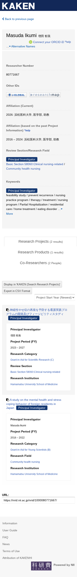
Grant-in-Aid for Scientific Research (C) (32, 359)
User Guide (9, 530)
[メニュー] (72, 5)
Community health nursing (23, 168)
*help (68, 41)
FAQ (5, 537)
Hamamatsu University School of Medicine (34, 384)
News (6, 544)
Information (9, 523)
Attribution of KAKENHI (17, 558)
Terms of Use (11, 551)
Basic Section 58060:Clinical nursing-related (34, 164)
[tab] (40, 242)
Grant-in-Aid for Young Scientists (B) (30, 449)
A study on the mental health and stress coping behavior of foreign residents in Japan (33, 403)
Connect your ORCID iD (48, 41)
